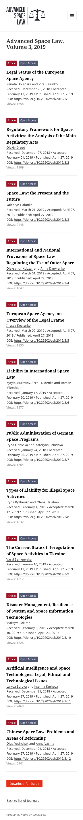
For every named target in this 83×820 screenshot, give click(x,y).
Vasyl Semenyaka (19, 559)
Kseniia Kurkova (46, 686)
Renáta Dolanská (18, 84)
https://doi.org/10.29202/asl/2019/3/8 (41, 517)
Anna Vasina (45, 743)
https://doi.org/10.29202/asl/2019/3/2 (41, 162)
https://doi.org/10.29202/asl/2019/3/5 (41, 340)
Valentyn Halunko (19, 205)
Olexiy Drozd (15, 147)
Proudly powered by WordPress (26, 814)
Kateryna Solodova (49, 445)
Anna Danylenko (53, 268)
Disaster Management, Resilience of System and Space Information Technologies (39, 611)
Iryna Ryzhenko (17, 502)
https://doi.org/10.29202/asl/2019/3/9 (41, 574)
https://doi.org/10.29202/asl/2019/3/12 (42, 758)
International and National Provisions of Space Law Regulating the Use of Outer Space (40, 256)
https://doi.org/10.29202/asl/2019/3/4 (41, 283)
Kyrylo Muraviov (18, 383)
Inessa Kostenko (18, 325)
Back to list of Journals (22, 800)
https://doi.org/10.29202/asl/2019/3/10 (42, 637)
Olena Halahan (48, 502)
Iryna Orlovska (17, 445)
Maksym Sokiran (18, 623)
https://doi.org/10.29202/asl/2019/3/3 (41, 219)
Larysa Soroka (16, 686)
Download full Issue (24, 783)
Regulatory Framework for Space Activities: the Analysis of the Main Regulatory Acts (41, 136)
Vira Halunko (48, 84)
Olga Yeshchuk (17, 743)
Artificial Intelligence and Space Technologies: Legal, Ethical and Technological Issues (38, 674)
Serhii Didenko (42, 383)
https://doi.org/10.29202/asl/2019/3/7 (41, 459)
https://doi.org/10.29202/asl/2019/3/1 (41, 99)
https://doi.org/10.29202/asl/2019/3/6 (41, 402)
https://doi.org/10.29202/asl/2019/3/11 (42, 701)
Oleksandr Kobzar (19, 268)
